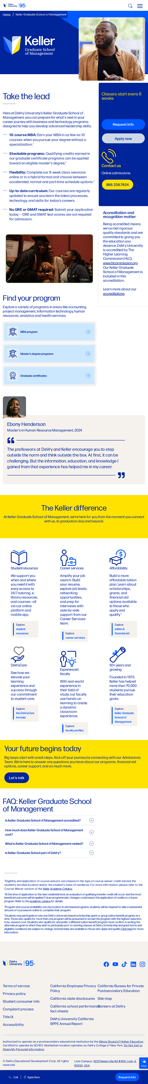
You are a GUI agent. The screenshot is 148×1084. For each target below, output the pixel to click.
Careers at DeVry (111, 1006)
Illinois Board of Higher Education (121, 1041)
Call (16, 1077)
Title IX (8, 1016)
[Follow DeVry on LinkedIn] (133, 965)
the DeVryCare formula (25, 715)
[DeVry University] (15, 5)
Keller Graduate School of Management (124, 717)
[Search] (130, 6)
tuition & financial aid (122, 631)
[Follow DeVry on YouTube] (115, 965)
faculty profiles (75, 730)
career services (75, 637)
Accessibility (13, 1024)
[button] (140, 7)
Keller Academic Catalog (57, 888)
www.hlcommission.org (120, 262)
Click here (127, 929)
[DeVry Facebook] (106, 965)
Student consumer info (21, 1001)
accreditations (114, 293)
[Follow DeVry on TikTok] (124, 965)
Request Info (127, 1077)
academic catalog (40, 901)
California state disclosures (72, 998)
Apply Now (33, 1077)
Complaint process (18, 1009)
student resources (22, 631)
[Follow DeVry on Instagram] (142, 965)
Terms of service (16, 985)
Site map (105, 998)
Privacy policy (14, 993)
